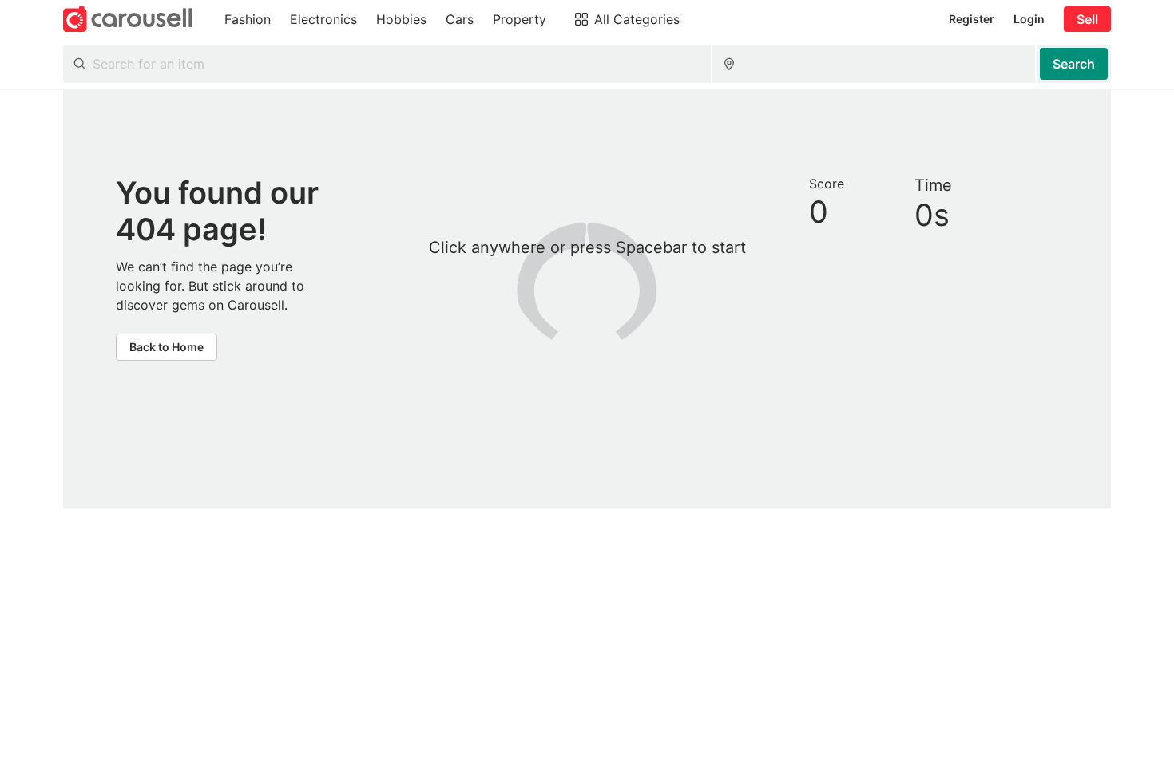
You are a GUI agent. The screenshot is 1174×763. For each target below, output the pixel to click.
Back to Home (166, 347)
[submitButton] (1074, 64)
